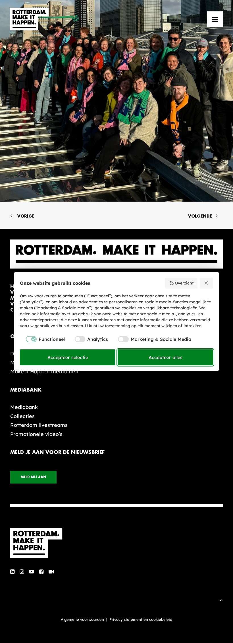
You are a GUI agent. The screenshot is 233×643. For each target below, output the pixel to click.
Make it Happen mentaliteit (44, 371)
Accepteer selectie (67, 357)
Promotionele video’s (36, 434)
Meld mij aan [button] (33, 477)
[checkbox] (42, 339)
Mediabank (24, 407)
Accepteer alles (165, 357)
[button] (215, 19)
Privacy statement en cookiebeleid (140, 619)
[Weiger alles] (206, 283)
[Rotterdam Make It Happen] (29, 19)
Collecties (22, 416)
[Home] (116, 543)
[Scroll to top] (221, 599)
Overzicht (184, 283)
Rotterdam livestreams (39, 425)
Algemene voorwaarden (82, 619)
